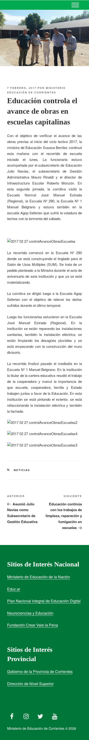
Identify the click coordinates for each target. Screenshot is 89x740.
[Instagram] (26, 715)
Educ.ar (13, 589)
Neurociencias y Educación (30, 613)
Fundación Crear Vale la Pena (32, 625)
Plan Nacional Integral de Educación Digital (44, 601)
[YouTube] (54, 715)
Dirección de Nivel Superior (30, 683)
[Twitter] (40, 715)
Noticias (22, 470)
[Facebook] (12, 715)
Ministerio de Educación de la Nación (38, 577)
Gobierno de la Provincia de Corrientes (40, 671)
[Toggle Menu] (75, 5)
